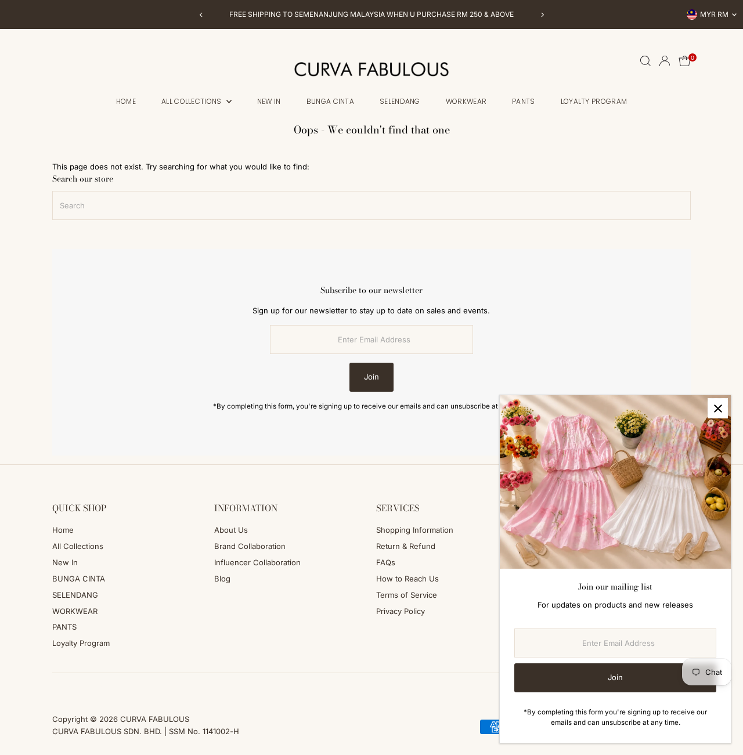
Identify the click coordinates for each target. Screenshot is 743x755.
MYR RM (714, 14)
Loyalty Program (594, 101)
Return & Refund (405, 546)
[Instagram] (71, 687)
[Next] (542, 15)
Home (126, 101)
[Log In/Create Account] (664, 61)
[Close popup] (718, 408)
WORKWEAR (466, 101)
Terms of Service (406, 594)
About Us (231, 529)
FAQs (385, 562)
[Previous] (201, 15)
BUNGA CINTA (330, 101)
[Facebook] (57, 687)
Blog (222, 578)
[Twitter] (102, 687)
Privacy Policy (400, 611)
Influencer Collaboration (257, 562)
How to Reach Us (407, 578)
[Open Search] (645, 61)
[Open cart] (685, 61)
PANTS (523, 101)
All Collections (192, 101)
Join (371, 376)
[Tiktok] (87, 687)
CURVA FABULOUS (154, 719)
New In (269, 101)
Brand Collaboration (250, 546)
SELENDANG (400, 101)
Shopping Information (414, 529)
